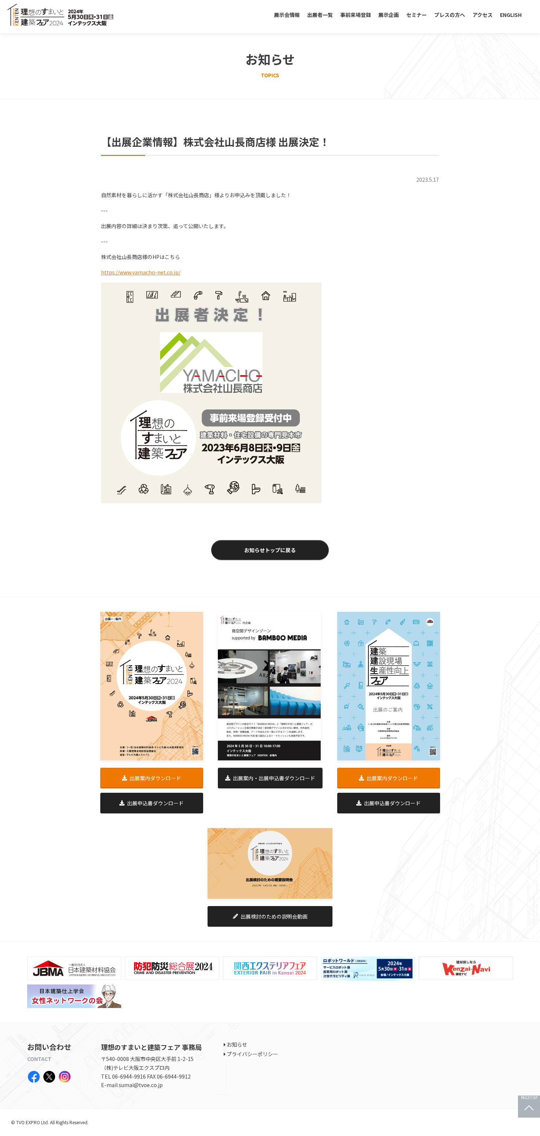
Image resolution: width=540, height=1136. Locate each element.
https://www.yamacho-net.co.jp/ (140, 272)
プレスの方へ (449, 14)
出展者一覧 (320, 14)
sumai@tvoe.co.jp (141, 1085)
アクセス (482, 14)
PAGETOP (529, 1098)
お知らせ (237, 1044)
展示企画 (388, 14)
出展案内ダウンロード (155, 778)
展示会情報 (287, 14)
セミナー (416, 14)
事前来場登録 (355, 14)
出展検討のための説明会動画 (274, 916)
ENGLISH (511, 14)
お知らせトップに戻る (270, 550)
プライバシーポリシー (252, 1054)
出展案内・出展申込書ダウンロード (274, 778)
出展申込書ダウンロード (155, 803)
